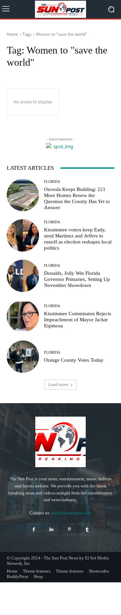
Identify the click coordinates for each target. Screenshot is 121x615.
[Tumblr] (87, 529)
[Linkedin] (51, 529)
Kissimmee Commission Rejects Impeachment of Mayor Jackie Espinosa (77, 319)
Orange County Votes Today (74, 360)
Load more (58, 384)
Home (12, 34)
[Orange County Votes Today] (23, 357)
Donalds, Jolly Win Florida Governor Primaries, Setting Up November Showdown (77, 279)
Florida (52, 182)
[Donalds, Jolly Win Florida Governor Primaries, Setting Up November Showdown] (23, 276)
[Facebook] (33, 529)
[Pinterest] (69, 529)
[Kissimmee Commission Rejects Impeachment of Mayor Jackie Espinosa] (23, 316)
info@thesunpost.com (71, 512)
